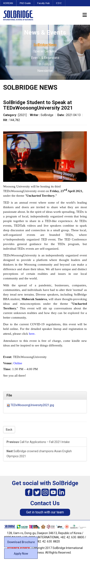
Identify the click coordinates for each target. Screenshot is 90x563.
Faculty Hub (43, 3)
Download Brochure (21, 542)
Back (9, 429)
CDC (59, 3)
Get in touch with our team (45, 512)
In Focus (45, 64)
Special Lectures (45, 51)
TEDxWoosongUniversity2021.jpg (32, 405)
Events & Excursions (45, 58)
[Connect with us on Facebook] (28, 492)
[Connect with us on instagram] (45, 492)
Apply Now (21, 553)
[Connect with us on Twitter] (37, 492)
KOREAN (8, 3)
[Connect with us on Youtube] (53, 492)
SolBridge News (45, 45)
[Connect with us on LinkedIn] (61, 492)
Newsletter (45, 71)
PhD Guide (25, 3)
